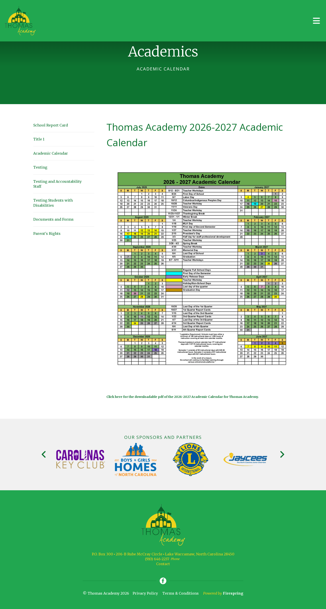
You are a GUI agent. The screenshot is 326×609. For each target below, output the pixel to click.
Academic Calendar (50, 153)
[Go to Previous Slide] (44, 454)
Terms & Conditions (180, 593)
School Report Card (50, 125)
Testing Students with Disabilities (53, 202)
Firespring (233, 593)
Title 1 (38, 139)
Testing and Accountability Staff (57, 184)
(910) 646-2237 (157, 559)
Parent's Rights (47, 233)
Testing (40, 167)
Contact (163, 564)
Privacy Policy (145, 593)
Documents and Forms (53, 219)
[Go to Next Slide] (282, 454)
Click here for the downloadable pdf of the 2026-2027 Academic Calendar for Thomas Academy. (182, 397)
